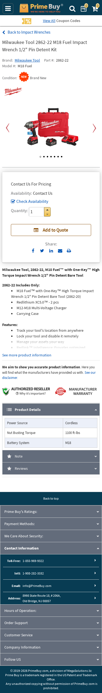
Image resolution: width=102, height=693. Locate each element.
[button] (47, 209)
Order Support (16, 622)
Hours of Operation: (20, 610)
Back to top (51, 498)
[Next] (94, 128)
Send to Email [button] (60, 251)
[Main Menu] (8, 8)
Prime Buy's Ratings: (20, 511)
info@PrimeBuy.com (37, 586)
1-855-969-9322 (33, 561)
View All (49, 20)
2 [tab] (44, 155)
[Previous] (7, 128)
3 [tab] (47, 155)
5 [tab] (54, 155)
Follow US (12, 659)
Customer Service (18, 635)
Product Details (28, 409)
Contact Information (21, 548)
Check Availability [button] (32, 201)
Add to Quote (55, 230)
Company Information (22, 647)
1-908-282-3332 (33, 573)
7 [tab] (61, 155)
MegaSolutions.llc (79, 671)
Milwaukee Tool (27, 60)
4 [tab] (51, 155)
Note (19, 456)
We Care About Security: (23, 536)
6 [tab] (58, 155)
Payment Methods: (19, 523)
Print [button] (69, 250)
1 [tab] (40, 155)
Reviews (21, 468)
